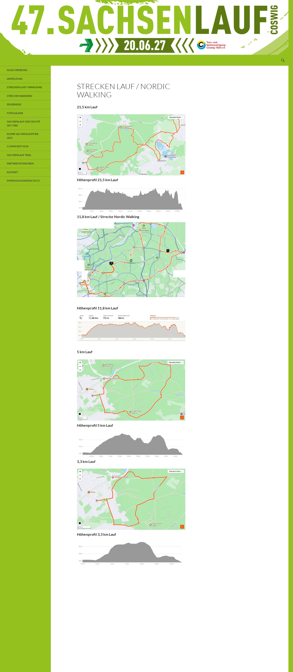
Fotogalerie (15, 113)
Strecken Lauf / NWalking (24, 87)
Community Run (17, 146)
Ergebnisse (14, 104)
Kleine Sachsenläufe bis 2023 (22, 135)
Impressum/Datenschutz (23, 180)
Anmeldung (15, 78)
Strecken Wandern (19, 95)
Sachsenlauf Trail (19, 154)
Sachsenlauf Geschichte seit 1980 (23, 123)
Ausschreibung (17, 69)
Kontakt (12, 172)
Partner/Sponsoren (20, 163)
